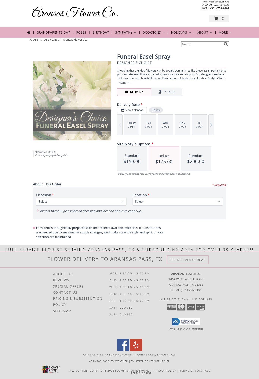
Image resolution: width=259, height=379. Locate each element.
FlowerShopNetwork (132, 370)
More (223, 32)
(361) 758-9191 (219, 8)
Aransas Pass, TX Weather (108, 361)
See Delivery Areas (188, 260)
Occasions (152, 32)
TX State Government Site (150, 361)
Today (156, 110)
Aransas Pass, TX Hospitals (155, 354)
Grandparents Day (53, 32)
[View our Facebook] (123, 350)
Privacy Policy (164, 370)
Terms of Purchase (195, 370)
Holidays (179, 32)
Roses (81, 32)
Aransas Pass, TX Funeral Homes (107, 354)
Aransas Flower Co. (75, 13)
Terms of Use (141, 373)
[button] (219, 18)
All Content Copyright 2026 (92, 370)
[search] (226, 44)
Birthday (101, 32)
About (203, 32)
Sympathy (124, 32)
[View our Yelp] (136, 350)
